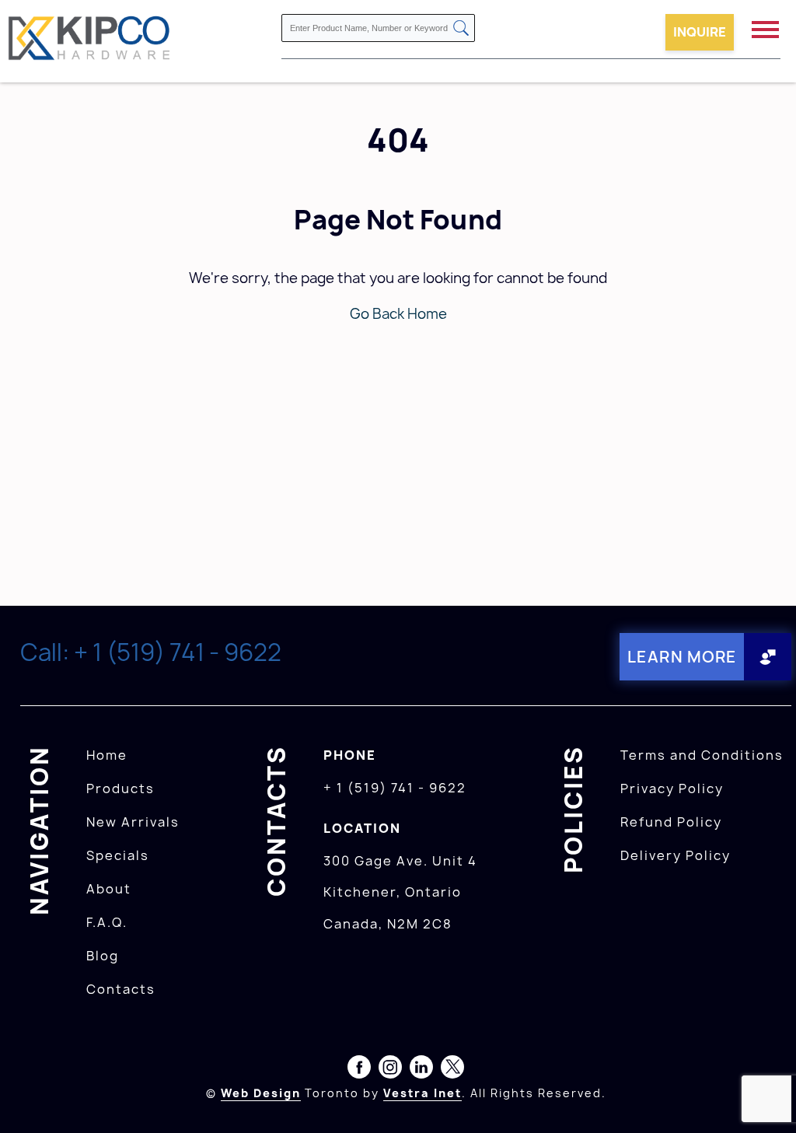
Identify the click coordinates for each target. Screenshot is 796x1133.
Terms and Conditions (702, 755)
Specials (117, 855)
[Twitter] (452, 1070)
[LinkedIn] (421, 1070)
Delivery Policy (675, 855)
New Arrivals (133, 822)
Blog (102, 955)
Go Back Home (398, 313)
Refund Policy (671, 822)
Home (106, 755)
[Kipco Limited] (89, 41)
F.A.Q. (106, 922)
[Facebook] (359, 1070)
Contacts (120, 989)
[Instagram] (390, 1070)
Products (120, 788)
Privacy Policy (672, 788)
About (108, 888)
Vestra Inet (422, 1093)
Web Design (261, 1093)
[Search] (461, 29)
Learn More (682, 656)
